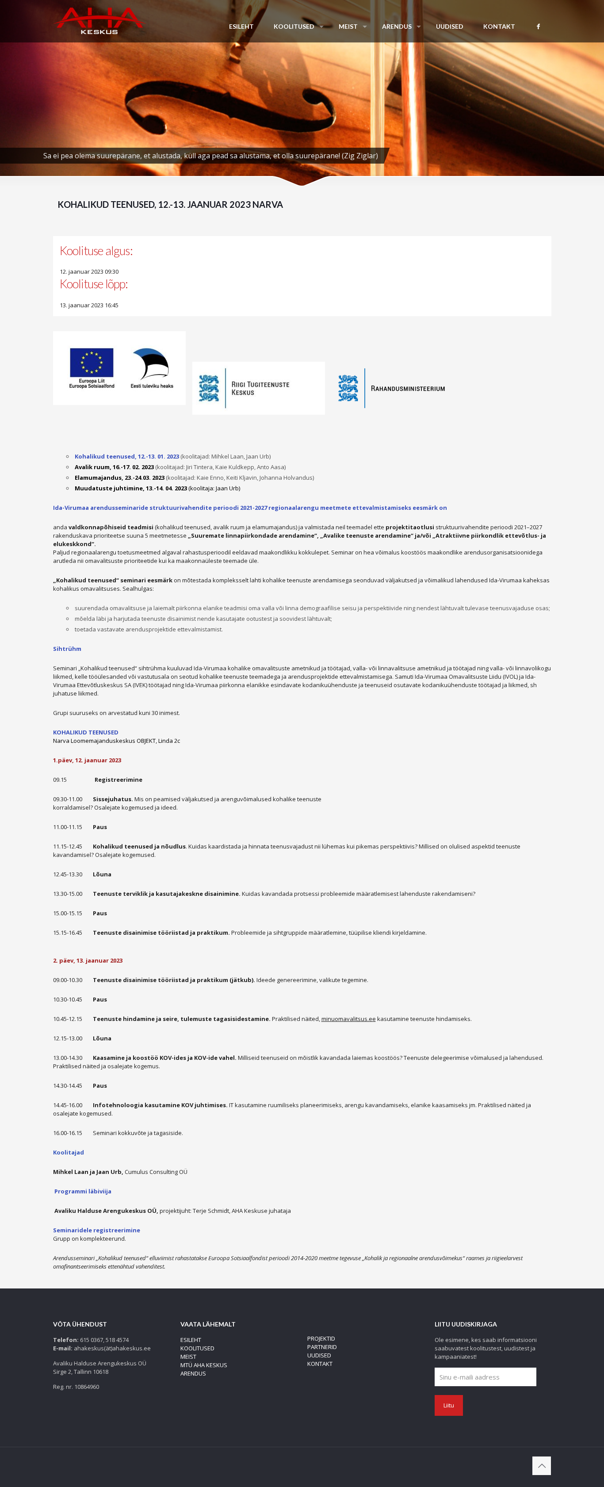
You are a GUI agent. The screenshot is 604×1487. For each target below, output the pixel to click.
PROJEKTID (321, 1338)
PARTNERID (322, 1347)
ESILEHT (190, 1340)
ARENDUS (193, 1373)
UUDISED (319, 1355)
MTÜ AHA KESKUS (203, 1365)
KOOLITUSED (197, 1348)
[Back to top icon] (541, 1465)
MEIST (188, 1357)
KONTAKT (320, 1364)
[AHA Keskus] (99, 20)
